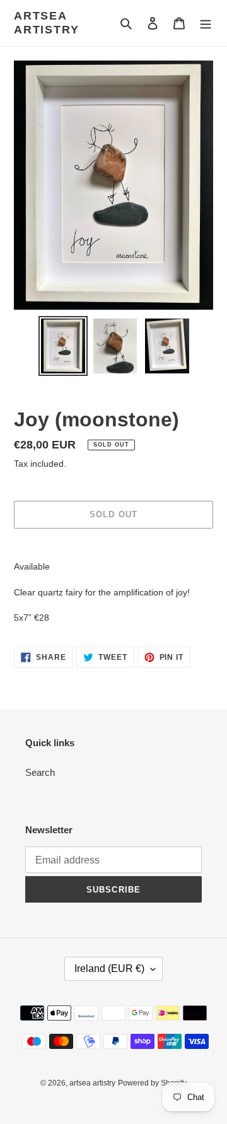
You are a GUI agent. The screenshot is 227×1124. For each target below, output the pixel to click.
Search (40, 772)
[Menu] (205, 23)
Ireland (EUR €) (109, 968)
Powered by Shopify (152, 1083)
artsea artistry (46, 22)
